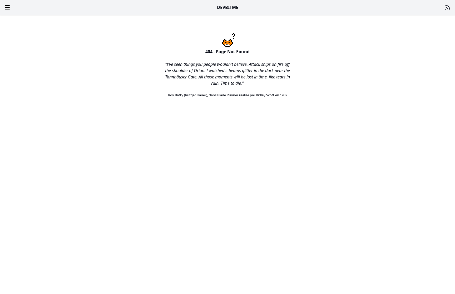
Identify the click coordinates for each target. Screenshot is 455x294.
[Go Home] (227, 40)
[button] (7, 7)
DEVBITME (227, 7)
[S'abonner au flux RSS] (447, 7)
